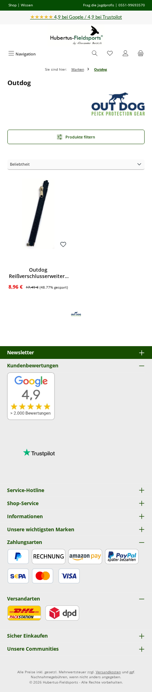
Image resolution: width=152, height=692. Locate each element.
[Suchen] (95, 54)
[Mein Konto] (125, 54)
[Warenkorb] (140, 54)
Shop (12, 4)
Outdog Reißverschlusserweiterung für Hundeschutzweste (38, 273)
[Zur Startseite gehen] (76, 35)
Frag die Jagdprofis (98, 4)
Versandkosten (108, 672)
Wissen (27, 4)
